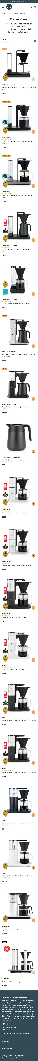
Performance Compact (10, 300)
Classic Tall (6, 926)
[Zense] (19, 646)
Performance (6, 137)
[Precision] (19, 958)
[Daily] (19, 801)
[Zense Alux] (19, 489)
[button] (35, 7)
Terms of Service (8, 1058)
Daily (4, 821)
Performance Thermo (9, 246)
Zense (4, 665)
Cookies (18, 1058)
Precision (5, 978)
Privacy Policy (7, 1056)
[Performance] (19, 118)
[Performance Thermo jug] (19, 437)
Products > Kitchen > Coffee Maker (16, 13)
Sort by (4, 39)
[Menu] (3, 7)
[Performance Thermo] (19, 226)
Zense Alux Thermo (9, 352)
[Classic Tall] (19, 906)
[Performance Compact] (19, 280)
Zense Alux (6, 509)
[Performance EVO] (19, 65)
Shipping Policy (19, 1056)
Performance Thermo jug (11, 457)
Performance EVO (8, 85)
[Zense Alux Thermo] (19, 332)
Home (3, 13)
